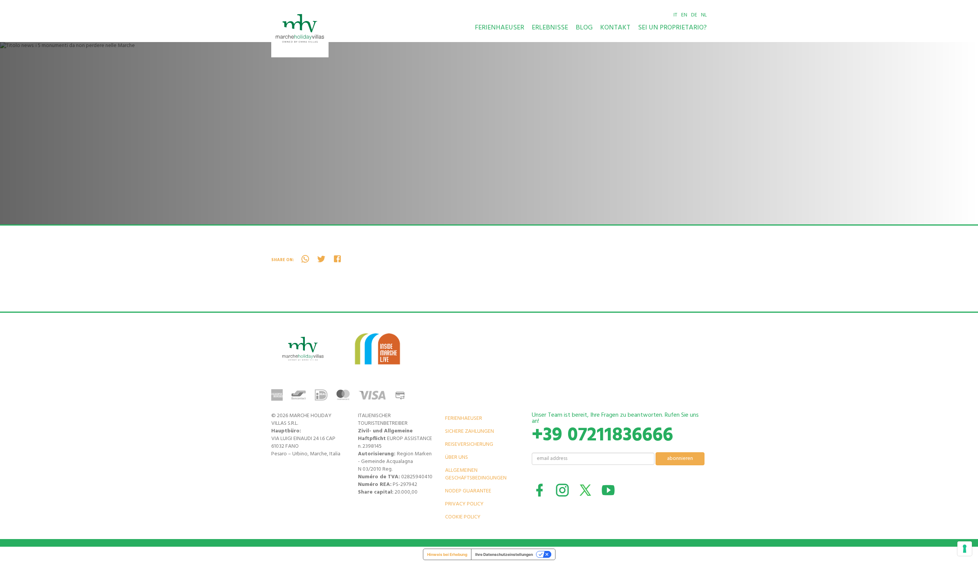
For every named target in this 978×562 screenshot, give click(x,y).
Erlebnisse (550, 27)
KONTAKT (615, 27)
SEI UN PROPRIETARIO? (672, 27)
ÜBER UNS (456, 457)
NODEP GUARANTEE (468, 491)
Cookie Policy (463, 517)
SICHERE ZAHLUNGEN (469, 431)
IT (675, 15)
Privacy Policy (464, 504)
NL (704, 15)
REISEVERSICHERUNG (469, 444)
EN (684, 15)
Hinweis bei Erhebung (447, 554)
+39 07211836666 (602, 435)
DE (694, 15)
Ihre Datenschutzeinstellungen (504, 554)
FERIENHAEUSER (499, 27)
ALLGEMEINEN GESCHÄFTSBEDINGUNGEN (476, 474)
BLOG (584, 27)
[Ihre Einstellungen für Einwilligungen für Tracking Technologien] (964, 548)
